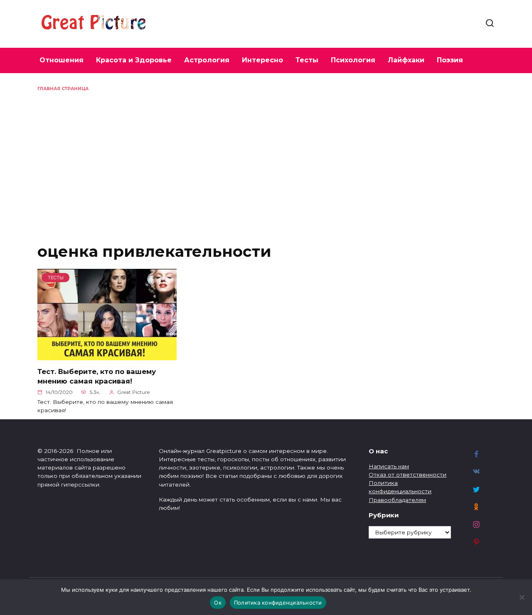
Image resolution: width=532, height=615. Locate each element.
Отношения (61, 60)
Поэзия (450, 60)
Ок (218, 602)
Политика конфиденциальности (278, 602)
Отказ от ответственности (407, 474)
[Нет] (521, 597)
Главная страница (63, 88)
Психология (353, 60)
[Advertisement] (266, 154)
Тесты (307, 60)
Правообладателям (397, 500)
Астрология (206, 60)
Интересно (262, 60)
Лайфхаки (406, 60)
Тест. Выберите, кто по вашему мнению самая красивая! (96, 376)
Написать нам (389, 466)
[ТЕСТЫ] (107, 355)
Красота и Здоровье (134, 60)
